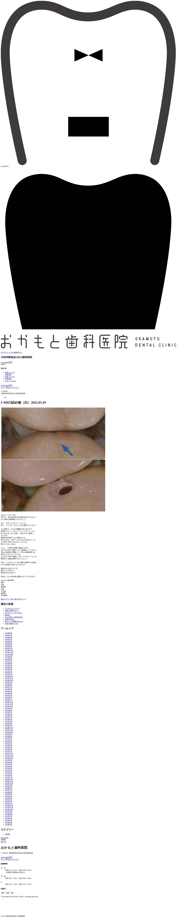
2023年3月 (8, 721)
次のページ (22, 599)
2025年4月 (8, 667)
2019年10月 (9, 809)
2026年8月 (8, 633)
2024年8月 (8, 685)
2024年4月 (8, 693)
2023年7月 (8, 713)
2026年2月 (8, 646)
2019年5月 (8, 820)
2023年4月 (8, 719)
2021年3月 (8, 773)
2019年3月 (8, 824)
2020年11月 (9, 781)
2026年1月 (8, 648)
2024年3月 (8, 695)
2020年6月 (8, 792)
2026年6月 (8, 637)
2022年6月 (8, 741)
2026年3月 (8, 644)
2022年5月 (8, 743)
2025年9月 (8, 657)
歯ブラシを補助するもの (14, 621)
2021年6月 (8, 766)
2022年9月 (8, 734)
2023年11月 (9, 704)
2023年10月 (9, 706)
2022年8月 (8, 736)
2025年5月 (8, 665)
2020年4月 (8, 797)
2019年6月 (8, 818)
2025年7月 (8, 661)
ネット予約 (8, 916)
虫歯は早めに (10, 619)
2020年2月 (8, 801)
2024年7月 (8, 687)
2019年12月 (9, 805)
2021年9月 (8, 760)
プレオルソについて (12, 608)
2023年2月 (8, 723)
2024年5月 (8, 691)
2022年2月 (8, 749)
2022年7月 (8, 738)
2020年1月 (8, 803)
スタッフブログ (10, 381)
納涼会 (7, 615)
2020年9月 (8, 786)
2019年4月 (8, 822)
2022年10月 (9, 732)
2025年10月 (9, 655)
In (5, 397)
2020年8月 (8, 788)
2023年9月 (8, 708)
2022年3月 (8, 747)
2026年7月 (8, 635)
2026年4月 (8, 642)
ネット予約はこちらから (10, 387)
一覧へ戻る (13, 599)
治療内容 (8, 374)
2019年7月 (8, 816)
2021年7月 (8, 764)
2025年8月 (8, 659)
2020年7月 (8, 790)
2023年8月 (8, 710)
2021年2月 (8, 775)
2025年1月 (8, 674)
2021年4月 (8, 771)
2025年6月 (8, 663)
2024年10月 (9, 680)
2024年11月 (9, 678)
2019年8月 (8, 814)
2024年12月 (9, 676)
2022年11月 (9, 730)
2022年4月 (8, 745)
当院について (10, 372)
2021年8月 (8, 762)
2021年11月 (9, 756)
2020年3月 (8, 799)
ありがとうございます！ (14, 613)
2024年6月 (8, 689)
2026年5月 (8, 639)
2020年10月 (9, 784)
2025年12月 (9, 650)
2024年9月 (8, 682)
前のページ (5, 599)
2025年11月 (9, 652)
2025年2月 (8, 672)
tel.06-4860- (6, 362)
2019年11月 (9, 807)
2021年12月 (9, 753)
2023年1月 (8, 726)
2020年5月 (8, 794)
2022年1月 (8, 751)
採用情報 (8, 379)
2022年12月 (9, 728)
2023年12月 (9, 702)
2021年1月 (8, 777)
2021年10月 (9, 758)
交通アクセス (10, 377)
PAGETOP (4, 838)
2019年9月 (8, 812)
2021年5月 (8, 769)
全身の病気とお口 (11, 623)
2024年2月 (8, 698)
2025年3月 (8, 670)
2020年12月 (9, 779)
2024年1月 (8, 700)
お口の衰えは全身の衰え (14, 617)
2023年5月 (8, 717)
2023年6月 (8, 715)
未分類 (7, 834)
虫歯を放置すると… (12, 611)
